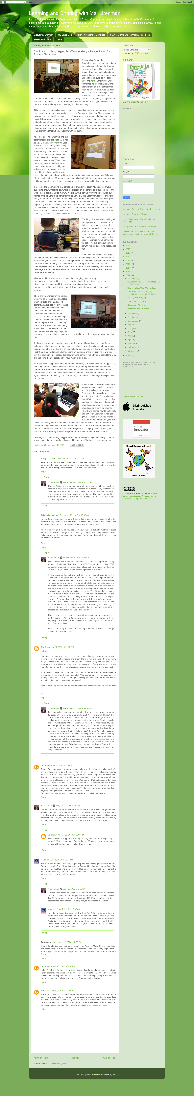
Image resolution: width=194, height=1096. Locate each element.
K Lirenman (48, 445)
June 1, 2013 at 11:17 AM (61, 860)
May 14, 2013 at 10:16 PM (68, 806)
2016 (128, 260)
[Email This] (71, 445)
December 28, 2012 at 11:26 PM (59, 647)
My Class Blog (65, 35)
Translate (143, 53)
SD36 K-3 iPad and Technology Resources (130, 35)
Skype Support (74, 951)
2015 (128, 264)
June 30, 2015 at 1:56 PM (61, 991)
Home (59, 39)
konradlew (95, 1075)
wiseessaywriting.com (98, 1005)
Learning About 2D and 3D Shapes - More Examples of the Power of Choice (140, 233)
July (130, 328)
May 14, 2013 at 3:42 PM (62, 765)
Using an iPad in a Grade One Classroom (141, 209)
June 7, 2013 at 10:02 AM (68, 909)
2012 (128, 275)
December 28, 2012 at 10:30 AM (74, 515)
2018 (128, 253)
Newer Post (41, 1057)
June (130, 332)
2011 (128, 356)
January (132, 351)
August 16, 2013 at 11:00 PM (71, 835)
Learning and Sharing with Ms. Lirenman (75, 13)
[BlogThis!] (74, 445)
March (131, 343)
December (133, 279)
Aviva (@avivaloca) (50, 515)
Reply (43, 471)
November (133, 313)
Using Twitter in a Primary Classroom (139, 227)
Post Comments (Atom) (56, 1064)
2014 (128, 268)
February (132, 347)
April (130, 340)
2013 (128, 272)
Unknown (45, 765)
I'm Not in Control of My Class (136, 214)
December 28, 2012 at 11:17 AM (77, 558)
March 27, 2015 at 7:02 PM (63, 966)
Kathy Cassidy (48, 458)
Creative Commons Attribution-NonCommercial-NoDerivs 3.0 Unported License (140, 496)
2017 (128, 257)
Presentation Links (42, 39)
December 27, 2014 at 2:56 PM (67, 942)
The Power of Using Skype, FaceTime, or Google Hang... (141, 293)
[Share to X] (77, 445)
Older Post (109, 1057)
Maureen (45, 860)
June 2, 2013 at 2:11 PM (74, 889)
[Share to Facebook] (79, 445)
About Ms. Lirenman (43, 35)
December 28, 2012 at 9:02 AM (70, 458)
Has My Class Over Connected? (141, 288)
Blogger (115, 1075)
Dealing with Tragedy (136, 298)
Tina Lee (45, 991)
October (132, 317)
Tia (42, 647)
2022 (128, 245)
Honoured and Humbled (138, 309)
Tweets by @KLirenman (133, 396)
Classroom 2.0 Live (136, 305)
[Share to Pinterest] (82, 445)
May (130, 336)
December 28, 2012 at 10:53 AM (77, 482)
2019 (128, 249)
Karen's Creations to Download (91, 35)
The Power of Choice (136, 301)
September (133, 321)
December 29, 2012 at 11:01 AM (77, 708)
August (131, 325)
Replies (47, 477)
